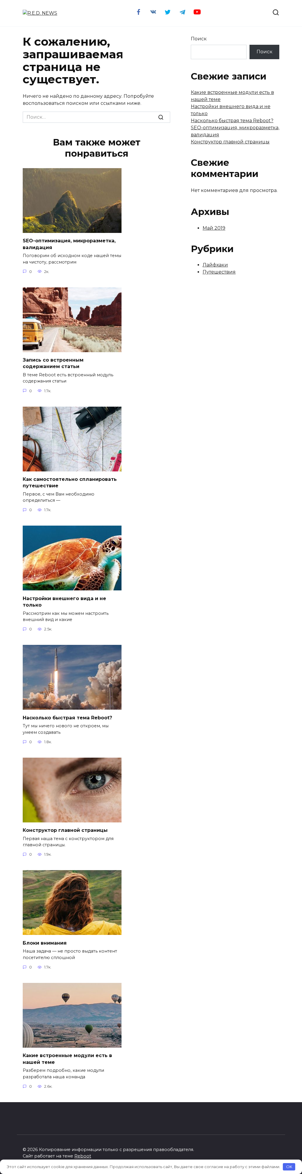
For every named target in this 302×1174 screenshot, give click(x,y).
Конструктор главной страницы (65, 830)
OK (289, 1166)
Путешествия (219, 272)
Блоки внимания (45, 943)
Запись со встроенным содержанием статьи (53, 363)
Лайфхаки (215, 265)
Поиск (199, 39)
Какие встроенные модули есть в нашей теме (67, 1059)
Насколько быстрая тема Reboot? (67, 717)
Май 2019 (214, 228)
